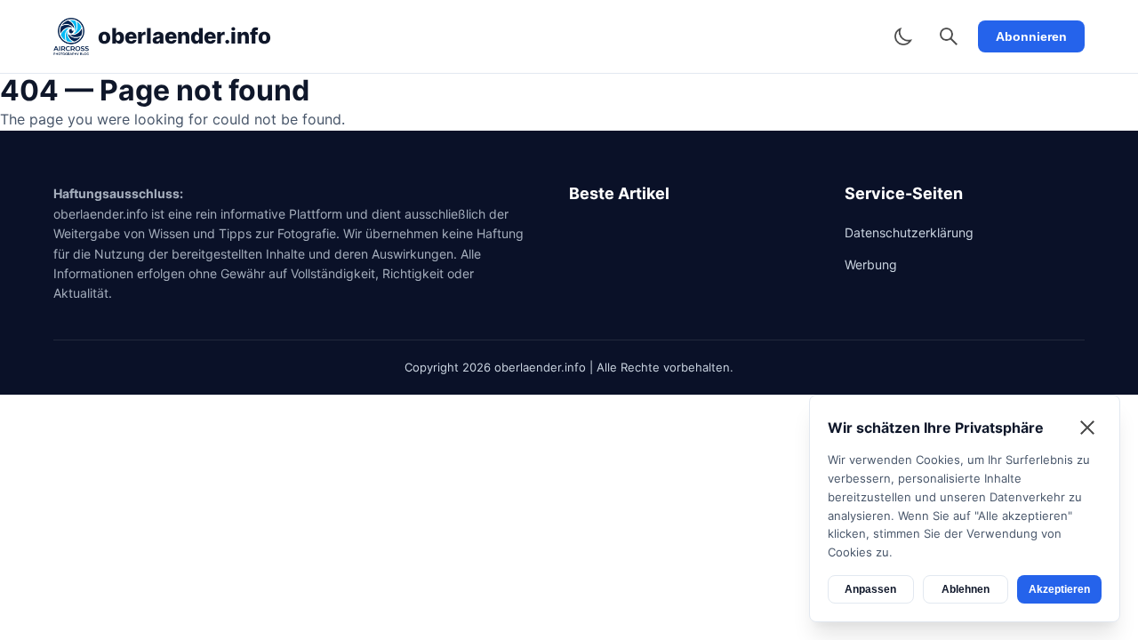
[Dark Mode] (903, 36)
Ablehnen (966, 589)
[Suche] (949, 36)
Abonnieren (1031, 36)
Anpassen (870, 589)
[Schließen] (1087, 427)
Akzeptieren (1059, 589)
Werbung (871, 264)
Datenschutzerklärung (909, 232)
